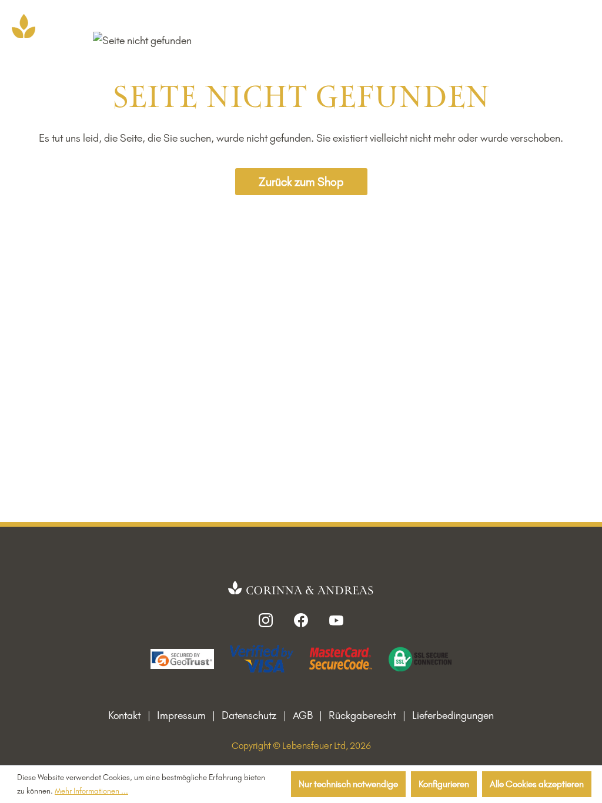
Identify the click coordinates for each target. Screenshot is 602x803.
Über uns (405, 24)
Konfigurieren (444, 783)
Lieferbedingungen (453, 715)
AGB (303, 715)
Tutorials (459, 24)
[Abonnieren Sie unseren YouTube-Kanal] (336, 619)
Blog (502, 24)
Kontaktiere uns (337, 24)
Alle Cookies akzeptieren (537, 783)
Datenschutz (249, 715)
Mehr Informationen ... (91, 790)
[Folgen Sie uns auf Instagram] (266, 619)
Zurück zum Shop (301, 182)
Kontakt (124, 715)
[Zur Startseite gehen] (23, 26)
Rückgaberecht (362, 715)
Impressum (181, 715)
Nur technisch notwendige (348, 783)
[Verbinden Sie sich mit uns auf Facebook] (301, 619)
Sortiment (256, 24)
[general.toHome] (301, 589)
